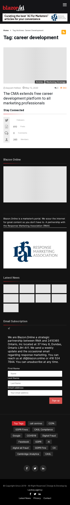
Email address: (16, 387)
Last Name (13, 378)
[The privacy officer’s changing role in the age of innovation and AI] (11, 308)
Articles (39, 81)
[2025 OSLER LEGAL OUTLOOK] (27, 298)
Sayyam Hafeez (13, 88)
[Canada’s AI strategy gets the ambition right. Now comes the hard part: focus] (27, 288)
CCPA (51, 423)
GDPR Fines (21, 429)
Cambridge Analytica (28, 454)
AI (49, 441)
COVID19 (31, 435)
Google (16, 435)
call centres (36, 423)
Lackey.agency (35, 490)
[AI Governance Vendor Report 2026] (11, 298)
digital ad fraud (21, 447)
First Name (14, 368)
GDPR (38, 441)
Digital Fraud (49, 435)
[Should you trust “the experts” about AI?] (59, 298)
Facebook (24, 441)
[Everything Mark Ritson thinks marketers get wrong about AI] (11, 288)
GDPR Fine (40, 447)
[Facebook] (27, 468)
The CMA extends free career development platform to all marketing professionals (28, 98)
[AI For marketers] (14, 4)
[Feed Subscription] (64, 32)
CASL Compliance (43, 429)
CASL (48, 454)
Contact (47, 498)
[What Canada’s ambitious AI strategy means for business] (59, 288)
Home (6, 30)
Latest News (25, 498)
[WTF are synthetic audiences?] (43, 298)
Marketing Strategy (55, 81)
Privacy (37, 498)
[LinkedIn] (43, 468)
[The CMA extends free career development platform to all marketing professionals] (35, 65)
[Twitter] (35, 468)
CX (54, 447)
